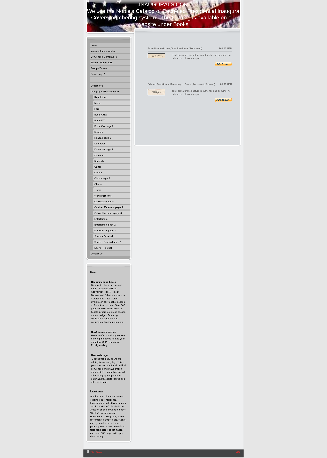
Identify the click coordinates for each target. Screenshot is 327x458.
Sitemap (99, 452)
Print (92, 452)
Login (238, 452)
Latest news (96, 391)
